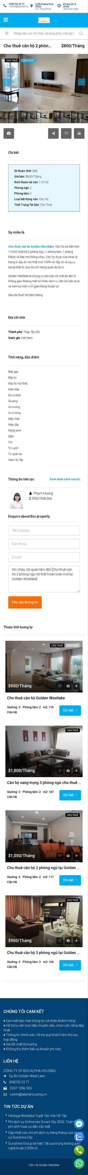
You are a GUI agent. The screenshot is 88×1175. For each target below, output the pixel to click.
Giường (13, 401)
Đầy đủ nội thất (17, 383)
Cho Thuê (57, 645)
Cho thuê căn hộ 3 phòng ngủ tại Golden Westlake (44, 953)
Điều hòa (13, 389)
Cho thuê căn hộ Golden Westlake (31, 246)
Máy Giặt (13, 418)
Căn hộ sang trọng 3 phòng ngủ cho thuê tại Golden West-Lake (44, 783)
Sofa (11, 436)
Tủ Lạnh (13, 448)
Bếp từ (12, 377)
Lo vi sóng (14, 413)
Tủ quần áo (15, 454)
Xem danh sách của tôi (65, 479)
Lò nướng (14, 407)
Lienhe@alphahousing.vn (28, 1094)
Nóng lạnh (14, 430)
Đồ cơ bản (14, 395)
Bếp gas (13, 371)
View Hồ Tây (15, 460)
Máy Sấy (13, 424)
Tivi (10, 442)
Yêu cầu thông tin (25, 602)
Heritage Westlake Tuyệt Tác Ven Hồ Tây (37, 1116)
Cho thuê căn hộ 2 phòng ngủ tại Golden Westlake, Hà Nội (44, 868)
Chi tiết (68, 710)
